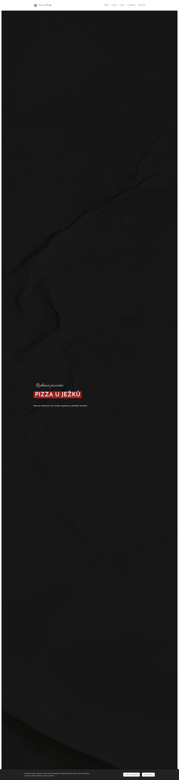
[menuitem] (107, 5)
